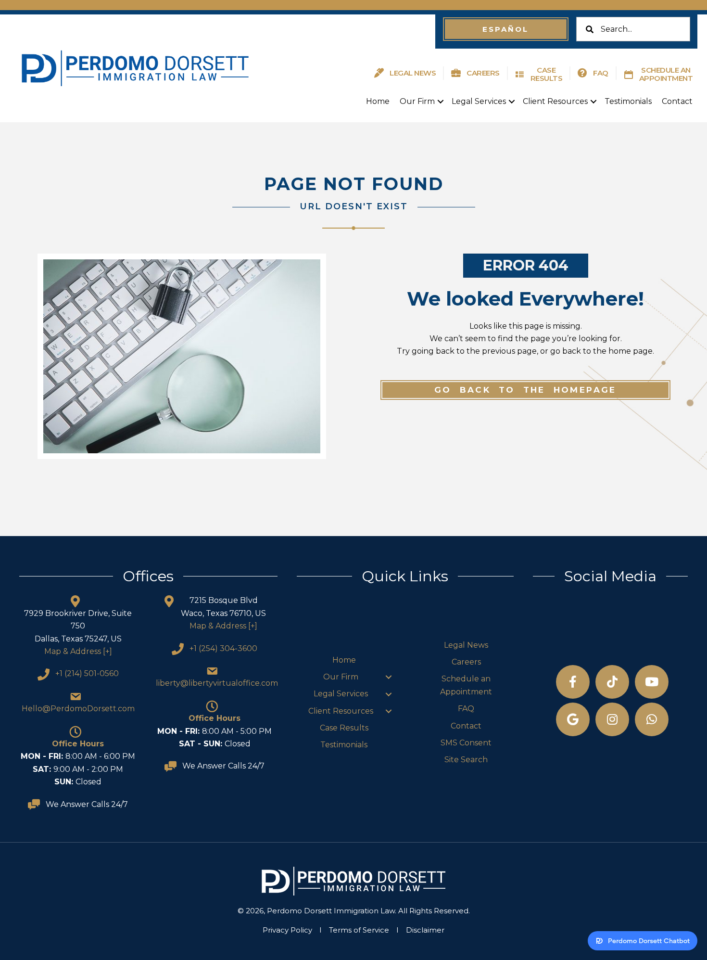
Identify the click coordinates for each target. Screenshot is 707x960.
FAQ (600, 72)
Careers (466, 661)
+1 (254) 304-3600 (223, 648)
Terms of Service (359, 929)
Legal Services (479, 101)
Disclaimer (425, 929)
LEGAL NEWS (413, 72)
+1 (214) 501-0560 (87, 673)
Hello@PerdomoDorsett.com (78, 708)
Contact (677, 101)
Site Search (466, 759)
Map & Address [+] (78, 651)
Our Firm (417, 101)
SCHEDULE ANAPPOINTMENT (666, 74)
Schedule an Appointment (466, 685)
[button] (505, 29)
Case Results (344, 727)
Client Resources (555, 101)
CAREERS (483, 72)
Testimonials (628, 101)
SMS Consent (466, 742)
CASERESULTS (546, 74)
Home (378, 101)
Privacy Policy (287, 929)
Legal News (466, 645)
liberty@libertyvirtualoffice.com (217, 683)
